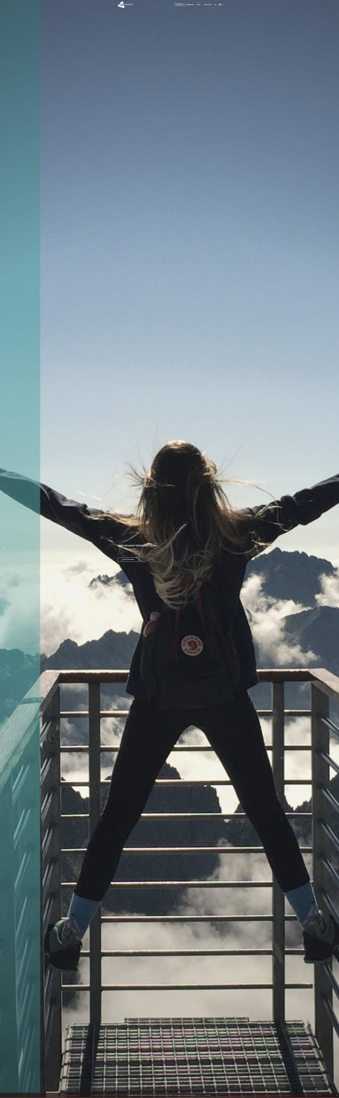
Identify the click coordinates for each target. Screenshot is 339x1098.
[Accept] (337, 1095)
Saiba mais (200, 1095)
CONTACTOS (208, 4)
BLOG (198, 4)
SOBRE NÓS (190, 4)
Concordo (207, 1095)
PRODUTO (179, 4)
